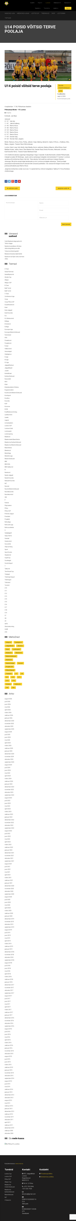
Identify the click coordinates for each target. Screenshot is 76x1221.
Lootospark (61, 13)
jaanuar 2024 (8, 784)
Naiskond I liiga (10, 13)
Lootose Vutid (9, 428)
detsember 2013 (9, 1095)
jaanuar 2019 (8, 949)
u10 (13, 677)
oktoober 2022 (9, 825)
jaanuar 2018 (8, 982)
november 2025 (9, 723)
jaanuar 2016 (8, 1048)
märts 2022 (8, 844)
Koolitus (7, 398)
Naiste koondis (9, 478)
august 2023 (8, 798)
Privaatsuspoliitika (46, 1174)
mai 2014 (7, 1086)
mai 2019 (7, 938)
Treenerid (8, 673)
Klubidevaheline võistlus (12, 387)
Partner (7, 502)
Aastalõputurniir (9, 274)
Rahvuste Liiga (9, 524)
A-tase (7, 269)
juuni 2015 (8, 1062)
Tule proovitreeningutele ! (12, 251)
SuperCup (7, 557)
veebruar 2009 (9, 1130)
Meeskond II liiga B (23, 13)
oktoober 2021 (9, 858)
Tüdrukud (7, 582)
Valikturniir (18, 684)
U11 (6, 590)
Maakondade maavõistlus (12, 439)
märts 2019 (8, 943)
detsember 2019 (9, 919)
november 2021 (9, 855)
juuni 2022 (8, 836)
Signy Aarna (8, 535)
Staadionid (8, 555)
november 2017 (9, 987)
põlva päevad (10, 670)
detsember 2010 (9, 1128)
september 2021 (9, 861)
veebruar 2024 (9, 781)
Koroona (7, 406)
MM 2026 (7, 464)
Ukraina (8, 684)
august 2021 (8, 864)
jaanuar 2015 (8, 1070)
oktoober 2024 (9, 759)
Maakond (7, 436)
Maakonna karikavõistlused (13, 442)
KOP (6, 403)
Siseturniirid (8, 541)
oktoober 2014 (9, 1075)
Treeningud (45, 13)
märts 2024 (8, 778)
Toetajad (8, 18)
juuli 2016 (7, 1031)
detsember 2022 (9, 820)
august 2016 (8, 1029)
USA (6, 632)
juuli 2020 (7, 899)
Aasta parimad (9, 271)
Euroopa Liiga (9, 329)
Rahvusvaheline (9, 527)
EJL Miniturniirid (9, 318)
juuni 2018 (8, 968)
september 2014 (9, 1078)
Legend (7, 420)
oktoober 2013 (9, 1097)
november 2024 (9, 756)
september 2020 (9, 894)
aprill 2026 (8, 710)
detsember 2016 (9, 1018)
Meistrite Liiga (9, 456)
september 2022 (9, 828)
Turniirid (46, 8)
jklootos (62, 94)
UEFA (6, 623)
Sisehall (7, 538)
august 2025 (8, 732)
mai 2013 (7, 1103)
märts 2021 (8, 877)
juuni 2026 (8, 704)
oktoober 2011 (9, 1119)
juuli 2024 (7, 767)
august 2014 (8, 1081)
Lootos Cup (8, 1173)
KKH (6, 381)
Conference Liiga (9, 296)
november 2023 (9, 789)
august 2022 (8, 831)
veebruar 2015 (9, 1067)
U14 (60, 91)
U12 (6, 593)
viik (7, 687)
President (7, 516)
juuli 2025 (7, 734)
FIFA (6, 337)
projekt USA (9, 666)
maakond (9, 652)
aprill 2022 (8, 842)
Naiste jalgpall (9, 475)
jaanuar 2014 (8, 1092)
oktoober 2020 (9, 891)
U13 (6, 596)
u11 (19, 677)
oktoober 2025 (9, 726)
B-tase (7, 285)
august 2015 (8, 1056)
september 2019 (9, 927)
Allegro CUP (8, 282)
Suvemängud (8, 563)
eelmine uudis (13, 188)
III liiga (6, 359)
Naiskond (67, 2)
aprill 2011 (8, 1122)
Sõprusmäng (8, 546)
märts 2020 (8, 910)
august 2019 (8, 930)
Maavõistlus (8, 447)
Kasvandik (8, 379)
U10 (6, 588)
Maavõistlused (9, 1194)
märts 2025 (8, 745)
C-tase (7, 293)
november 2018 (9, 954)
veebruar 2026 (9, 715)
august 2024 (8, 765)
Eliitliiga (7, 321)
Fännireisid (8, 335)
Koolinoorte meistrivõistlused (13, 392)
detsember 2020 (9, 886)
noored (20, 663)
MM (6, 461)
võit (13, 687)
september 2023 (9, 795)
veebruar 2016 (9, 1045)
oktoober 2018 (9, 957)
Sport (6, 549)
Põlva (6, 508)
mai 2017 (7, 1004)
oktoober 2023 (9, 792)
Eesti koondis (9, 313)
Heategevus (8, 354)
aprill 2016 (8, 1040)
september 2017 (9, 993)
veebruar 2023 (9, 814)
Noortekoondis (9, 491)
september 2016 (9, 1026)
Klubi (39, 2)
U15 (6, 601)
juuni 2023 (8, 803)
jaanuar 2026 (8, 718)
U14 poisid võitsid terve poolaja (28, 86)
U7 (5, 615)
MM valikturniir (9, 467)
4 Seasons (8, 1200)
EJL (6, 315)
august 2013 (8, 1100)
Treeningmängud (10, 577)
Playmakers (8, 505)
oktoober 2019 (9, 924)
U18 (6, 610)
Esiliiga (7, 326)
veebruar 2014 (9, 1089)
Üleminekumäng (9, 626)
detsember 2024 (9, 754)
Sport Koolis (8, 552)
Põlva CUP (8, 511)
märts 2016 (8, 1042)
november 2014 (9, 1073)
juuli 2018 (7, 965)
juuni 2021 (8, 869)
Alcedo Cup (8, 277)
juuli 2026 (7, 701)
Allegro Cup (8, 1182)
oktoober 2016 (9, 1023)
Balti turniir (8, 288)
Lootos (55, 8)
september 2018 (9, 960)
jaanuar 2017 (8, 1015)
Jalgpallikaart (8, 368)
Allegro (7, 280)
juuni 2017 (8, 1001)
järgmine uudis (63, 188)
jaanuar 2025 (8, 751)
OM (6, 497)
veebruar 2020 (9, 913)
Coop (6, 299)
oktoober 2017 (9, 990)
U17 (6, 607)
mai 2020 (7, 905)
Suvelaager (8, 560)
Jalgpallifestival (9, 365)
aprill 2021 (8, 875)
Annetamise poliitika (47, 1177)
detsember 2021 (9, 853)
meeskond (19, 652)
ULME (6, 629)
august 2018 (8, 963)
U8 (5, 618)
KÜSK (6, 409)
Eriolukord (8, 324)
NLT (6, 483)
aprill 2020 (8, 908)
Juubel (6, 370)
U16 (6, 604)
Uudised (48, 2)
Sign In (68, 8)
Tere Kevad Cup (9, 571)
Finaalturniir (8, 340)
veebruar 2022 (9, 847)
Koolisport (8, 395)
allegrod (8, 642)
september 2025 (9, 729)
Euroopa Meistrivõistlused (12, 332)
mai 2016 (7, 1037)
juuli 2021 (7, 866)
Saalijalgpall (8, 533)
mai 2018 (7, 971)
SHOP (53, 13)
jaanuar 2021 (8, 883)
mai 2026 (7, 707)
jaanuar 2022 (8, 850)
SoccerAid (8, 544)
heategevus (18, 642)
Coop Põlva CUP (9, 302)
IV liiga (7, 362)
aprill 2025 (8, 743)
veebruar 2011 (9, 1125)
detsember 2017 (9, 985)
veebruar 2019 (9, 946)
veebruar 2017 (9, 1012)
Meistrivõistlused (10, 458)
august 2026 (8, 699)
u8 (22, 673)
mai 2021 (7, 872)
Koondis (7, 401)
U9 (5, 621)
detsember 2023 (9, 787)
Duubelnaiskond (9, 304)
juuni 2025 (8, 737)
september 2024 (9, 762)
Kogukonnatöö (9, 390)
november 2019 (9, 921)
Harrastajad (8, 351)
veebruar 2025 (9, 748)
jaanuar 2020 (8, 916)
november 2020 (9, 888)
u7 (16, 673)
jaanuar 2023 (8, 817)
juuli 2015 (7, 1059)
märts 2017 (8, 1009)
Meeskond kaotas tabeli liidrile (13, 254)
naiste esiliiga (10, 663)
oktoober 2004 (9, 1133)
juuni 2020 (8, 902)
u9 (7, 677)
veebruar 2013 (9, 1106)
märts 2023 (8, 811)
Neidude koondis (10, 480)
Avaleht (32, 2)
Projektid (7, 519)
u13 (7, 680)
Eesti (6, 307)
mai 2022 (7, 839)
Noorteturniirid (9, 494)
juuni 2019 (8, 935)
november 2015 (9, 1051)
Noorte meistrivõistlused (64, 87)
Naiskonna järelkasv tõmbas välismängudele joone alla (13, 247)
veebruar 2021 (9, 880)
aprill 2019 (8, 941)
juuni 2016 (8, 1034)
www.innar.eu (19, 1163)
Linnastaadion (9, 423)
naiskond (9, 659)
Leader (7, 417)
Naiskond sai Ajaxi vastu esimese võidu (14, 258)
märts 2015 (8, 1064)
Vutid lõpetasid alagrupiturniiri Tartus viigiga (13, 242)
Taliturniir (7, 568)
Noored (37, 8)
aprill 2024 (8, 776)
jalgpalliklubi (9, 646)
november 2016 (9, 1020)
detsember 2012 (9, 1111)
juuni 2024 (8, 770)
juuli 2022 (7, 833)
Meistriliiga (8, 453)
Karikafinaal (8, 373)
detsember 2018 (9, 952)
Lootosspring (9, 434)
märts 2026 (8, 712)
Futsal (6, 346)
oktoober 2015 (9, 1053)
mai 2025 (7, 740)
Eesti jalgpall (8, 310)
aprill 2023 (8, 809)
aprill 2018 (8, 974)
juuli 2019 (7, 932)
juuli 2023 (7, 800)
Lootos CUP (35, 13)
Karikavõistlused (9, 376)
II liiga (6, 357)
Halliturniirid (8, 348)
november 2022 (9, 822)
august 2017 (8, 996)
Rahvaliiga (8, 522)
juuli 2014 (7, 1084)
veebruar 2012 (9, 1114)
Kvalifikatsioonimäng (11, 412)
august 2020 (8, 897)
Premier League (9, 513)
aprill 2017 (8, 1007)
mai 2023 (7, 806)
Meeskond (57, 2)
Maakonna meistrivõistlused (13, 445)
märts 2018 (8, 976)
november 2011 (9, 1117)
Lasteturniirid (8, 414)
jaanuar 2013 (8, 1108)
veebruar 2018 (9, 979)
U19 (6, 612)
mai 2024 (7, 773)
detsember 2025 (9, 721)
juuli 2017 (7, 998)
